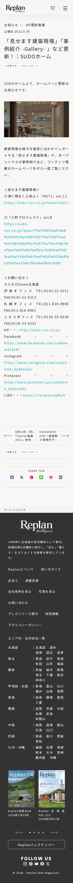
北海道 (40, 647)
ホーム (8, 510)
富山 (49, 686)
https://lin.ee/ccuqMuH (44, 395)
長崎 (60, 747)
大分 (49, 752)
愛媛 (60, 736)
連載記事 (32, 580)
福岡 (38, 747)
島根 (49, 724)
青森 (38, 658)
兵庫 (38, 713)
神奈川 (40, 679)
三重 (38, 702)
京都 (49, 708)
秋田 (38, 663)
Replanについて (21, 569)
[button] (19, 832)
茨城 (38, 669)
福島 (60, 663)
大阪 (60, 708)
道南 (38, 652)
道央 (53, 647)
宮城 (60, 658)
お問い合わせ (18, 602)
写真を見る (47, 591)
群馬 (60, 669)
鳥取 (38, 724)
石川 (60, 686)
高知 (38, 741)
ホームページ (31, 65)
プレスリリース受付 (23, 614)
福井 (38, 691)
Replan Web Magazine (36, 527)
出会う (13, 580)
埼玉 (38, 674)
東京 (60, 674)
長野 (60, 691)
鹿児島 (40, 757)
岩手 (49, 658)
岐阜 (38, 697)
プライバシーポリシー (25, 625)
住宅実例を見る (20, 591)
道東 (60, 652)
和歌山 (40, 718)
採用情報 (52, 614)
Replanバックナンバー (36, 844)
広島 (38, 729)
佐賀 (49, 747)
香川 (49, 736)
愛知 (60, 697)
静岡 (49, 697)
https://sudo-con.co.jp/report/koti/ (36, 202)
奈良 (49, 713)
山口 (49, 729)
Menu (65, 8)
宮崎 (60, 752)
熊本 (38, 752)
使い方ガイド (51, 569)
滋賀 (38, 708)
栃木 (49, 669)
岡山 (60, 724)
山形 (49, 663)
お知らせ (12, 65)
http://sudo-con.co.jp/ (40, 329)
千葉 (49, 674)
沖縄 (53, 757)
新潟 (38, 686)
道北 (49, 652)
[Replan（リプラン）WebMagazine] (15, 9)
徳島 (38, 736)
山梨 (49, 691)
